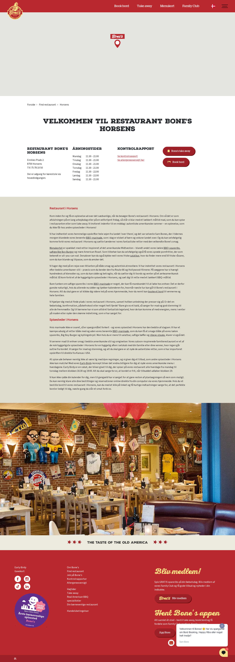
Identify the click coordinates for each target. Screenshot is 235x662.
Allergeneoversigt (77, 583)
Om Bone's (73, 567)
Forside (31, 104)
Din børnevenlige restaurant (82, 604)
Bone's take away (180, 151)
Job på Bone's (74, 575)
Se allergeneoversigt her (131, 160)
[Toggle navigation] (225, 6)
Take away (144, 6)
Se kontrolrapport (128, 156)
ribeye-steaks (157, 335)
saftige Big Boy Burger (62, 252)
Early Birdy (86, 363)
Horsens (64, 104)
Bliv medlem (179, 598)
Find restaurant (47, 104)
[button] (117, 41)
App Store (164, 632)
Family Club (190, 6)
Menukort (167, 6)
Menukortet (56, 248)
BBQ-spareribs (172, 248)
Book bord (121, 6)
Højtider (71, 589)
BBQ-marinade (94, 238)
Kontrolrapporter (77, 579)
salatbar (134, 255)
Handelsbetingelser (78, 611)
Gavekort (20, 571)
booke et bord (155, 291)
